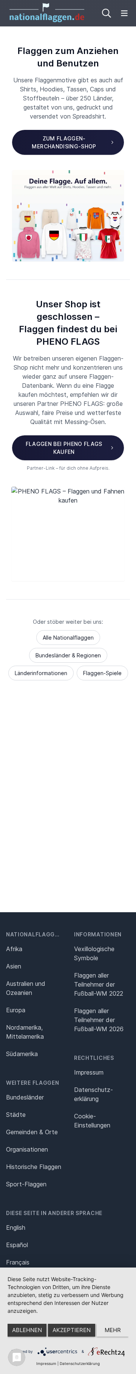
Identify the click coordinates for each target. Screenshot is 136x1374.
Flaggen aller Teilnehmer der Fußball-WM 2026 (99, 1020)
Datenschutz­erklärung (93, 1094)
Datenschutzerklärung (80, 1363)
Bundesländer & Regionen (68, 655)
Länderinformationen (41, 673)
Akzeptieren (72, 1330)
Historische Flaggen (33, 1166)
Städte (16, 1114)
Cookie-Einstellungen (92, 1120)
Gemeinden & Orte (32, 1132)
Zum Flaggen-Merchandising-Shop (64, 142)
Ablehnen (27, 1330)
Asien (13, 966)
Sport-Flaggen (26, 1184)
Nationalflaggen (34, 934)
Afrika (14, 949)
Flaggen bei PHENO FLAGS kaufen (64, 448)
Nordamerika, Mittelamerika (25, 1032)
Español (17, 1245)
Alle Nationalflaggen (68, 637)
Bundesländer (25, 1097)
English (15, 1227)
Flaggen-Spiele (102, 673)
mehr (113, 1330)
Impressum (89, 1072)
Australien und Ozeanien (25, 988)
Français (17, 1262)
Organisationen (27, 1149)
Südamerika (22, 1054)
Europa (15, 1010)
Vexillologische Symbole (94, 953)
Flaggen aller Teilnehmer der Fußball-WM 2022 (98, 984)
